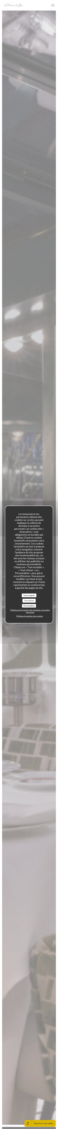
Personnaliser (29, 606)
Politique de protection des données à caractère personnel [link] (30, 611)
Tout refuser (29, 600)
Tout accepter (29, 595)
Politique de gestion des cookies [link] (29, 616)
